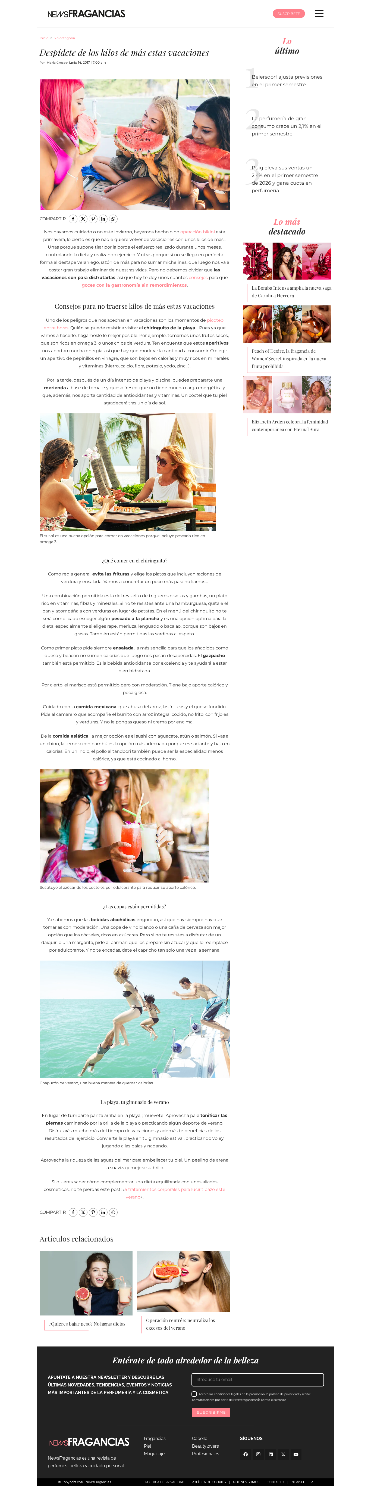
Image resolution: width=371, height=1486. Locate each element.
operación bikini (197, 231)
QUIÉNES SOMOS (246, 1482)
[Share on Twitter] (83, 219)
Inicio (44, 38)
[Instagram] (258, 1454)
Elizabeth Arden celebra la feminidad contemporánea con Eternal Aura (290, 425)
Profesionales (205, 1453)
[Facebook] (245, 1454)
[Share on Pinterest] (93, 219)
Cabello (199, 1438)
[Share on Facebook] (73, 219)
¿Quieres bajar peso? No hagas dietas (87, 1324)
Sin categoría (64, 38)
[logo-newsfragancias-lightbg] (86, 14)
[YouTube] (296, 1454)
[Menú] (319, 13)
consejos (198, 277)
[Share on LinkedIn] (103, 219)
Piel (147, 1446)
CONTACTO (275, 1482)
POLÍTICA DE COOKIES (209, 1482)
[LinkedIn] (270, 1454)
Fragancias (155, 1438)
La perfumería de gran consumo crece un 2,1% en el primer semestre (287, 126)
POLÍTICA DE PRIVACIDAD (164, 1482)
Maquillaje (154, 1453)
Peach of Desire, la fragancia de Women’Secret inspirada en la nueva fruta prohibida (289, 358)
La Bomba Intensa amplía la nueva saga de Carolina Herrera (291, 291)
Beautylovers (205, 1446)
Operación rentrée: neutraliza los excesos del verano (180, 1324)
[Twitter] (283, 1454)
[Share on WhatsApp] (113, 219)
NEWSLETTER (302, 1482)
